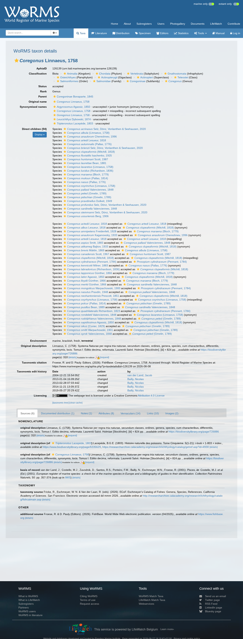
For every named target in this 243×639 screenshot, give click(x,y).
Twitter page (212, 599)
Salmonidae (103, 81)
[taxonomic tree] (60, 402)
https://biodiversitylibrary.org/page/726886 (194, 431)
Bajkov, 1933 (87, 246)
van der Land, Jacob (139, 375)
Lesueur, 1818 (86, 140)
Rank (43, 91)
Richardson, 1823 (93, 310)
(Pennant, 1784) (91, 261)
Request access (89, 603)
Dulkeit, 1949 (89, 201)
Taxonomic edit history (32, 371)
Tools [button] (201, 33)
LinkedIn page (213, 607)
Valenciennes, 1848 (90, 189)
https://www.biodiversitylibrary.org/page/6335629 (72, 446)
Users (160, 23)
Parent (42, 96)
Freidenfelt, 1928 (91, 231)
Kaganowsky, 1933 (92, 235)
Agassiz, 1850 (73, 106)
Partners (23, 607)
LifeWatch (216, 23)
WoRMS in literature (30, 615)
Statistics (183, 33)
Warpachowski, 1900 (93, 288)
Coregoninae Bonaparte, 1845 (75, 96)
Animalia (72, 73)
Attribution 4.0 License (151, 395)
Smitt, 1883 (85, 242)
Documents (197, 23)
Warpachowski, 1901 (90, 329)
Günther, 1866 (89, 273)
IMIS (68, 477)
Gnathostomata (177, 73)
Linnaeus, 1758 (73, 101)
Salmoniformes (69, 81)
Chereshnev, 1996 (92, 136)
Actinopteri (146, 77)
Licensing (40, 395)
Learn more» (167, 629)
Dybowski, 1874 (74, 119)
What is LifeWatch (29, 599)
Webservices (146, 603)
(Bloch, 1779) (88, 174)
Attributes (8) (106, 413)
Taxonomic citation (34, 362)
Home (114, 23)
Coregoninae (137, 81)
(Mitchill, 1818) (91, 151)
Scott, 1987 (87, 159)
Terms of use (87, 599)
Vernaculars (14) (130, 413)
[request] (104, 357)
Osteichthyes (68, 77)
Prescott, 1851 (93, 295)
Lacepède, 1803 (75, 123)
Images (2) (171, 413)
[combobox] (28, 33)
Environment (38, 340)
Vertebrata (136, 73)
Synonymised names (33, 106)
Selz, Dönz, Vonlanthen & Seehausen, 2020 (106, 128)
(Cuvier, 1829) (86, 326)
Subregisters (144, 23)
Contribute (234, 23)
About (127, 23)
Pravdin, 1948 (87, 292)
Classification (38, 73)
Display (39, 134)
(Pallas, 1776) (89, 144)
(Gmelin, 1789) (87, 193)
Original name (38, 101)
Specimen (144, 33)
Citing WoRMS (88, 596)
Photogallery (177, 23)
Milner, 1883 (87, 265)
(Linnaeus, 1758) (88, 132)
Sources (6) (28, 413)
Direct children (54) (34, 128)
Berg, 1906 (88, 216)
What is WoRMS (28, 596)
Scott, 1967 (88, 254)
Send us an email (215, 596)
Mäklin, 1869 (85, 250)
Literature (101, 33)
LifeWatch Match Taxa (152, 599)
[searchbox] (27, 32)
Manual (220, 33)
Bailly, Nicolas (135, 379)
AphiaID (41, 68)
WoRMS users (27, 611)
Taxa (82, 33)
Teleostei (183, 77)
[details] (73, 357)
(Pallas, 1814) (87, 178)
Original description (34, 345)
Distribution (122, 33)
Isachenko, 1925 (89, 155)
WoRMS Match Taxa (151, 596)
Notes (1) (86, 413)
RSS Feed (211, 603)
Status (42, 86)
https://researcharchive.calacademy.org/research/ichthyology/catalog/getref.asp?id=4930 (155, 446)
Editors (163, 33)
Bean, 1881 (86, 163)
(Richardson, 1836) (90, 170)
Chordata (104, 73)
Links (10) (153, 413)
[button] (16, 60)
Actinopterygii (109, 77)
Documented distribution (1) (57, 413)
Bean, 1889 (86, 307)
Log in (236, 33)
